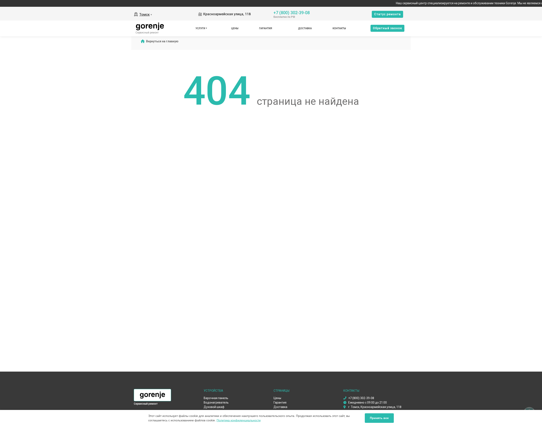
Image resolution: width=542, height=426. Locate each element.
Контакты (339, 28)
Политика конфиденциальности (239, 420)
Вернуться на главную (162, 41)
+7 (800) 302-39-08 (292, 12)
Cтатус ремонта (387, 14)
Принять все (379, 418)
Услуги (200, 28)
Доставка (305, 28)
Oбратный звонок (387, 28)
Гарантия (265, 28)
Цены (234, 28)
